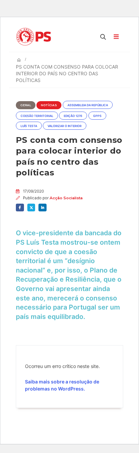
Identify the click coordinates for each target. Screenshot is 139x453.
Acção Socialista (66, 198)
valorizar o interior (65, 126)
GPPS (97, 116)
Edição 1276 (73, 116)
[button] (103, 37)
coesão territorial (37, 116)
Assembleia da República (87, 105)
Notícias (49, 105)
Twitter (31, 208)
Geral (25, 105)
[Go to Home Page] (19, 60)
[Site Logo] (35, 36)
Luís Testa (29, 126)
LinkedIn (42, 208)
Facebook (20, 208)
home (6, 3)
